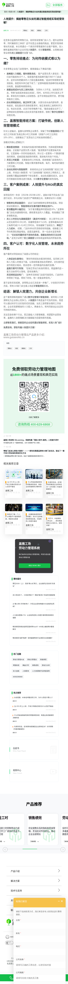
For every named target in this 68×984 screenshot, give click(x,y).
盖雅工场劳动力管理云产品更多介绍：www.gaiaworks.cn (24, 336)
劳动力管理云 (32, 659)
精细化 (39, 30)
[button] (5, 850)
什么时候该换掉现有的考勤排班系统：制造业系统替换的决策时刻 (34, 484)
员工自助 (16, 671)
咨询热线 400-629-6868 (34, 424)
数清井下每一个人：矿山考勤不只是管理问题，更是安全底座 (13, 516)
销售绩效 (35, 665)
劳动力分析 (46, 665)
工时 (46, 30)
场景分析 (12, 12)
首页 (6, 12)
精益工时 (26, 665)
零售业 (25, 30)
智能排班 (43, 659)
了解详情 (8, 841)
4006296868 (17, 677)
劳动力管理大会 (18, 659)
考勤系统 (16, 665)
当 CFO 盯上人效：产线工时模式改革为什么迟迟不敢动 (13, 484)
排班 (32, 30)
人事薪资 (26, 671)
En (48, 5)
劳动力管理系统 (29, 548)
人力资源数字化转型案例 (41, 671)
